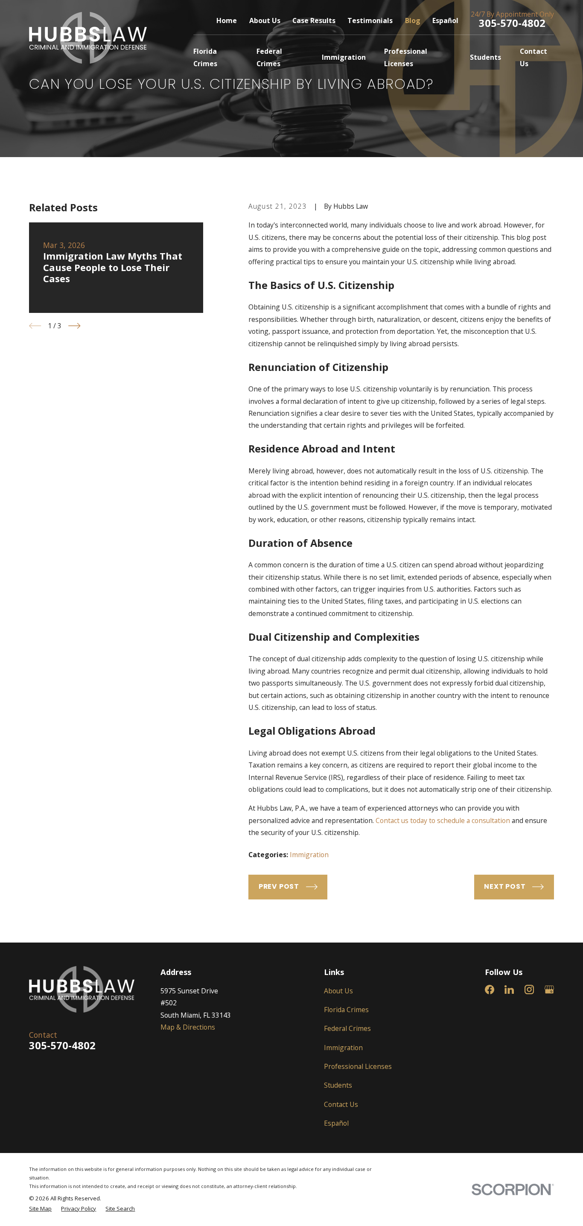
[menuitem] (40, 1209)
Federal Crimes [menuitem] (269, 57)
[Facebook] (489, 989)
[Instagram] (529, 989)
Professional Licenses (358, 1066)
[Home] (88, 38)
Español (445, 20)
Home (226, 20)
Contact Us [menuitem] (533, 57)
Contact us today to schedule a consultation (443, 820)
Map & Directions (187, 1027)
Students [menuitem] (485, 57)
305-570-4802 (512, 23)
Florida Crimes (346, 1009)
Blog (412, 20)
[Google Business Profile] (549, 989)
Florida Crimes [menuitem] (205, 57)
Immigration (309, 854)
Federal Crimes (347, 1028)
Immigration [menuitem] (344, 57)
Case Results (313, 20)
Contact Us (341, 1104)
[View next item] (74, 326)
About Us (264, 20)
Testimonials (370, 20)
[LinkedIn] (509, 989)
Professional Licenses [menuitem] (405, 57)
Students (338, 1085)
